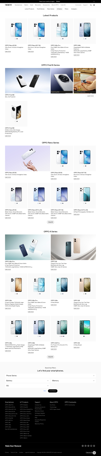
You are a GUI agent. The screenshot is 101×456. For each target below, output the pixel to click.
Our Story (52, 405)
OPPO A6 (7, 422)
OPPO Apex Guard (55, 409)
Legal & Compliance (30, 452)
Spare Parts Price (40, 415)
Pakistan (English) (91, 452)
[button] (94, 452)
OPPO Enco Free (24, 431)
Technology (53, 407)
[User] (94, 5)
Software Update (40, 413)
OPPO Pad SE (24, 407)
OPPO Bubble (24, 405)
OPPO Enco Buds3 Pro (26, 409)
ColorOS (63, 5)
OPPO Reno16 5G (10, 407)
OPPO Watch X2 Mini (26, 435)
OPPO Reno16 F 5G (10, 409)
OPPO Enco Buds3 (25, 411)
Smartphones (18, 5)
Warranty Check (39, 411)
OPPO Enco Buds (25, 418)
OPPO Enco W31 (24, 427)
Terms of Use (14, 452)
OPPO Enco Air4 (24, 416)
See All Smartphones (11, 429)
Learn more (8, 51)
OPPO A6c (8, 427)
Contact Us (38, 405)
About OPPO (55, 5)
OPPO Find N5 (9, 418)
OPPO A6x (8, 424)
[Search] (91, 5)
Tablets (26, 5)
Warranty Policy (39, 424)
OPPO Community (70, 405)
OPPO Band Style (25, 420)
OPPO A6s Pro (9, 405)
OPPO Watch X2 (24, 433)
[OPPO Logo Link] (8, 5)
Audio (31, 5)
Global (58, 1)
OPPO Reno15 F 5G (10, 416)
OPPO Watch (23, 438)
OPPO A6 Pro (9, 420)
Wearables (38, 5)
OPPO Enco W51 (24, 424)
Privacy (7, 452)
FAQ (36, 417)
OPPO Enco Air (24, 422)
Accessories (46, 5)
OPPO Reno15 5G (10, 411)
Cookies (21, 452)
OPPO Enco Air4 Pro (25, 413)
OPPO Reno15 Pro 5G (11, 413)
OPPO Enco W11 (24, 429)
